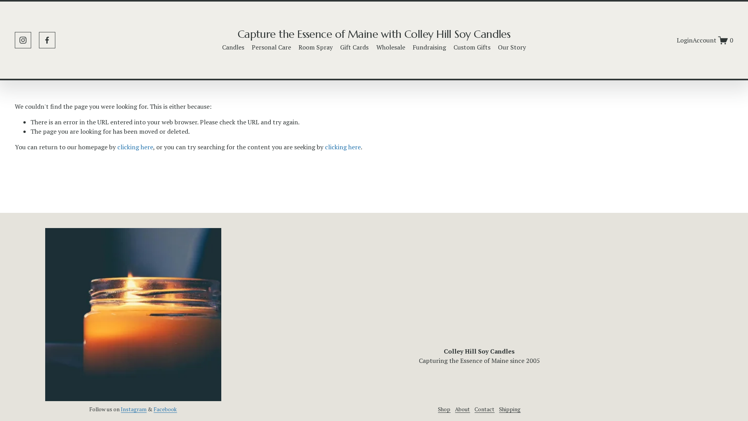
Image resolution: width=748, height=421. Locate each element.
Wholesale (390, 47)
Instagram (133, 409)
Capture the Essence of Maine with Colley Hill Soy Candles (374, 34)
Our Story (512, 47)
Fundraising (429, 47)
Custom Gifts (471, 47)
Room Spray (315, 47)
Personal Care (271, 47)
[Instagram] (23, 40)
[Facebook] (47, 40)
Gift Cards (354, 47)
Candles (233, 47)
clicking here (135, 147)
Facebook (165, 409)
